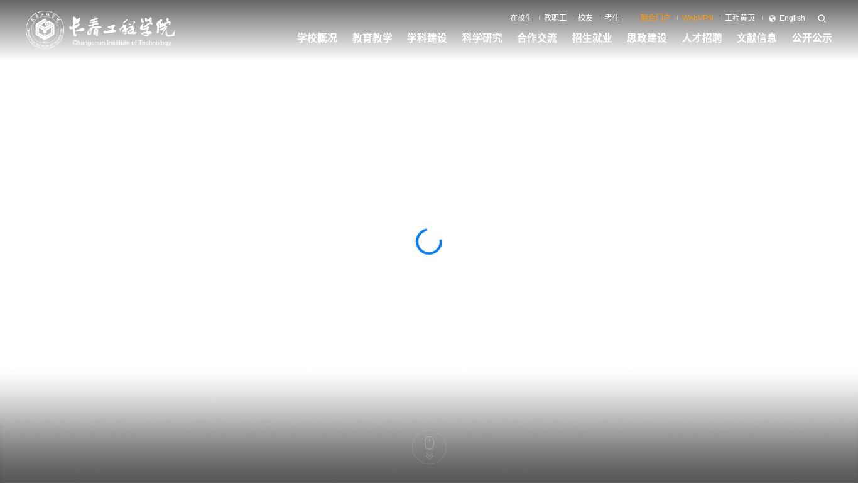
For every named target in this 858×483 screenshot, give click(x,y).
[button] (748, 456)
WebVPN (698, 18)
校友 (585, 18)
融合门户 (656, 18)
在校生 (521, 18)
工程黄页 (740, 18)
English (792, 18)
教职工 (555, 18)
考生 (612, 18)
